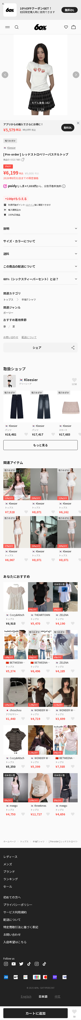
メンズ (7, 864)
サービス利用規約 (15, 912)
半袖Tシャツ (29, 299)
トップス (8, 299)
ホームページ (9, 841)
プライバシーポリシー (17, 905)
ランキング (10, 879)
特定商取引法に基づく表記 (20, 927)
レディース (10, 857)
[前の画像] (5, 74)
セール (7, 886)
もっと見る (40, 445)
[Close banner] (3, 3)
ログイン (30, 204)
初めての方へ (12, 897)
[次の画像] (76, 74)
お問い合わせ (10, 337)
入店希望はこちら (15, 942)
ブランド (9, 871)
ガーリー (8, 312)
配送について (29, 337)
